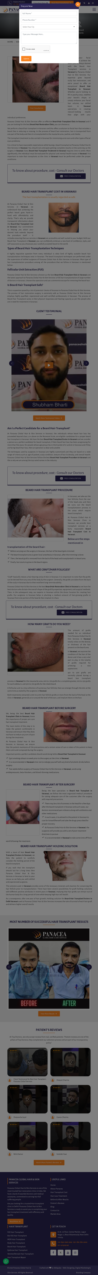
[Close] (77, 4)
